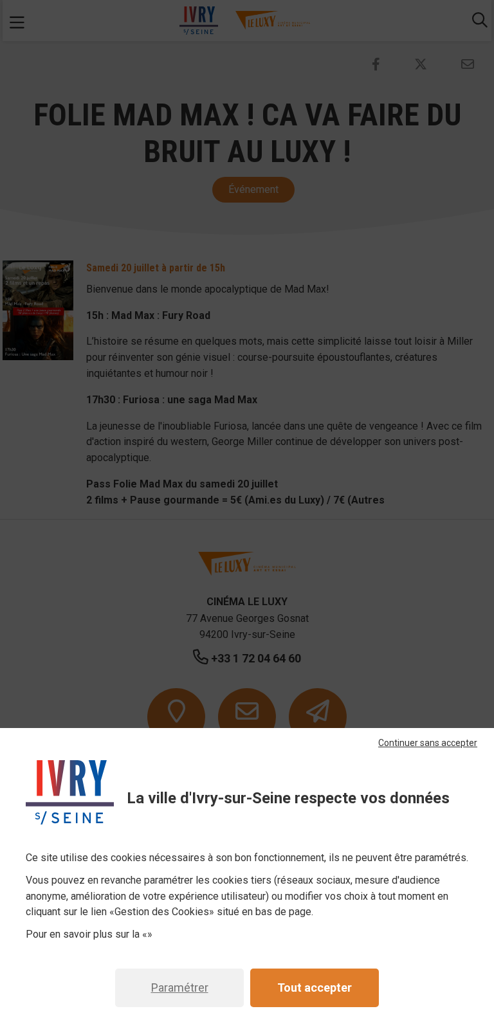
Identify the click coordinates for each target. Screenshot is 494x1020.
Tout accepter (314, 987)
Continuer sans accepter (427, 743)
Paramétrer (179, 987)
